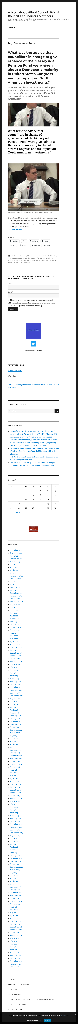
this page (63, 1015)
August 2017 (15, 733)
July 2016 (13, 770)
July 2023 (13, 564)
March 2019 (14, 679)
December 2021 (16, 593)
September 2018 (16, 696)
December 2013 (16, 858)
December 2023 (16, 559)
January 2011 (15, 958)
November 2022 (16, 576)
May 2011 (13, 947)
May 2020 (14, 639)
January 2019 (15, 684)
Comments (12, 989)
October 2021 (15, 599)
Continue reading (15, 229)
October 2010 (15, 967)
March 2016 (14, 781)
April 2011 (14, 950)
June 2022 (14, 582)
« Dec (18, 512)
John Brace (14, 256)
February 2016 (15, 784)
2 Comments (25, 262)
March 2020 (15, 644)
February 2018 (15, 716)
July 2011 (13, 941)
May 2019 (14, 673)
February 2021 (15, 622)
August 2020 (15, 630)
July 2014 (13, 838)
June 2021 (14, 610)
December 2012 (16, 893)
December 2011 (16, 927)
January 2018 (15, 719)
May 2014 (13, 844)
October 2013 (15, 864)
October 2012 (15, 898)
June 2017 (14, 739)
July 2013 (13, 873)
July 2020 (13, 633)
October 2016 (15, 761)
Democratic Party (48, 258)
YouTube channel (15, 994)
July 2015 (13, 804)
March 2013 (14, 884)
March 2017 (14, 747)
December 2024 (16, 550)
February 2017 (15, 750)
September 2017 (16, 730)
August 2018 (15, 699)
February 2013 (15, 887)
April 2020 (14, 642)
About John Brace (15, 1009)
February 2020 (16, 647)
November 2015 (16, 793)
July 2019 (13, 667)
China (40, 258)
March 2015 (14, 816)
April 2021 (14, 616)
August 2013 (15, 870)
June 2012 (14, 910)
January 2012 (15, 924)
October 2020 (15, 627)
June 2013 (14, 875)
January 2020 (15, 650)
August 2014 (15, 836)
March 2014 (14, 850)
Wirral (24, 258)
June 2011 (13, 944)
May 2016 (14, 776)
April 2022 (14, 584)
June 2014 (14, 841)
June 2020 (14, 636)
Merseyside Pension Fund (16, 260)
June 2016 (14, 773)
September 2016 (16, 764)
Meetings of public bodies (18, 984)
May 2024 (14, 556)
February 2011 (15, 955)
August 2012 (15, 904)
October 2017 (15, 727)
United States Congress (43, 260)
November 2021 (16, 596)
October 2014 (15, 830)
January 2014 (15, 856)
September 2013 (16, 867)
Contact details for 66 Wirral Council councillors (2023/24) (31, 999)
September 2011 (16, 935)
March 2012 (14, 918)
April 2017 (14, 744)
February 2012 (15, 921)
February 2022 (16, 587)
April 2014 (14, 847)
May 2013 (13, 878)
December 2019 (16, 653)
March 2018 (14, 713)
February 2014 (15, 853)
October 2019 (15, 659)
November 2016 (16, 759)
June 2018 (14, 704)
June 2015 (14, 807)
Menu (12, 28)
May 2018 (13, 707)
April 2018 (14, 710)
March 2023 (14, 573)
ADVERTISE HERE (15, 370)
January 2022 (15, 590)
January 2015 (15, 821)
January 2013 (15, 890)
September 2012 (16, 901)
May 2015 (13, 810)
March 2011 (14, 953)
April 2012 (14, 915)
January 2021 (15, 624)
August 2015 (15, 801)
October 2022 (15, 579)
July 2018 (13, 701)
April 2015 (14, 813)
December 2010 (16, 961)
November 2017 (16, 724)
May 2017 (13, 741)
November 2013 (16, 861)
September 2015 (16, 798)
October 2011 (15, 933)
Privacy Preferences (34, 1020)
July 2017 (13, 736)
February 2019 (15, 681)
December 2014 (16, 824)
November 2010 (16, 964)
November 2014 (16, 827)
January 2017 (15, 753)
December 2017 (16, 721)
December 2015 (16, 790)
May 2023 (14, 567)
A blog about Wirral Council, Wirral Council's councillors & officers (33, 14)
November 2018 (16, 690)
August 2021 (15, 604)
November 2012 (16, 895)
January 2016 (15, 787)
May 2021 (13, 613)
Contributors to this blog (18, 1004)
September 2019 (16, 661)
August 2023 (15, 562)
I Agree (47, 1020)
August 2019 (15, 664)
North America (30, 260)
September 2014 (16, 833)
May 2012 (13, 913)
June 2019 (14, 670)
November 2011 (16, 930)
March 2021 (14, 619)
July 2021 (13, 607)
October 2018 (15, 693)
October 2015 (15, 796)
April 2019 (14, 676)
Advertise (12, 979)
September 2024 (16, 553)
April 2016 (14, 778)
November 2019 (16, 656)
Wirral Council (31, 258)
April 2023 (14, 570)
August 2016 (15, 767)
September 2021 (16, 602)
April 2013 (14, 881)
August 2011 (14, 938)
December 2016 (16, 756)
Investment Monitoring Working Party (44, 256)
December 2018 (16, 687)
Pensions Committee (15, 258)
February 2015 (15, 818)
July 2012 (13, 907)
